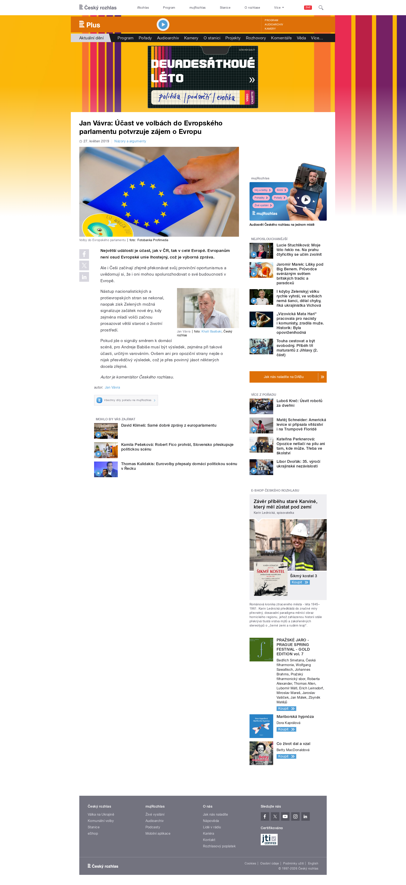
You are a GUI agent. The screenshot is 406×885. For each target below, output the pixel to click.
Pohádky (260, 197)
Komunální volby (101, 821)
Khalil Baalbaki (212, 331)
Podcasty (152, 827)
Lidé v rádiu (212, 827)
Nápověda (211, 821)
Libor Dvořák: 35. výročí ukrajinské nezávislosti (298, 463)
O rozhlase (252, 7)
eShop (93, 833)
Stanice (225, 7)
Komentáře (281, 38)
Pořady (145, 38)
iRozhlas (143, 7)
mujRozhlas (197, 7)
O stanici (212, 38)
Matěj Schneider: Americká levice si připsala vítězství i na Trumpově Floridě (301, 424)
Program (169, 7)
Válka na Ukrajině (101, 814)
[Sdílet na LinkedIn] (84, 277)
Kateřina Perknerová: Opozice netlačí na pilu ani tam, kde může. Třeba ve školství (301, 446)
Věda (301, 38)
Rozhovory (256, 38)
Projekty (233, 38)
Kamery (270, 28)
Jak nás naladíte (215, 814)
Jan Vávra (112, 387)
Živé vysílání (262, 205)
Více (317, 38)
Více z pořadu (263, 395)
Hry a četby (261, 190)
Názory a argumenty (130, 141)
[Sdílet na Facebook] (84, 254)
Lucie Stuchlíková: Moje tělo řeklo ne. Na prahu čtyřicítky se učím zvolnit (299, 250)
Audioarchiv (274, 24)
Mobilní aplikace (158, 833)
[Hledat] (321, 7)
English (313, 863)
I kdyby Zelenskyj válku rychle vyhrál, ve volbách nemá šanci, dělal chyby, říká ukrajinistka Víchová (299, 298)
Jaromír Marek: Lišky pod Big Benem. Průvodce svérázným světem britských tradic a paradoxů (300, 273)
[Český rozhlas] (98, 7)
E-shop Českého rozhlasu (275, 490)
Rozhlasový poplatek (219, 846)
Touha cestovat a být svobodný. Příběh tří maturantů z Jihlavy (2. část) (297, 348)
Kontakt (209, 840)
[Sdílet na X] (84, 265)
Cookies (250, 863)
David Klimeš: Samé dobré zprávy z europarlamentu (168, 425)
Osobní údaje (269, 863)
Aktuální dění (91, 38)
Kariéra (208, 833)
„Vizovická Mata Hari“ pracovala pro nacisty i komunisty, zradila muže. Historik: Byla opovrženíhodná (300, 323)
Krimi (280, 190)
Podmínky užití (293, 863)
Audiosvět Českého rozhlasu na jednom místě (282, 224)
